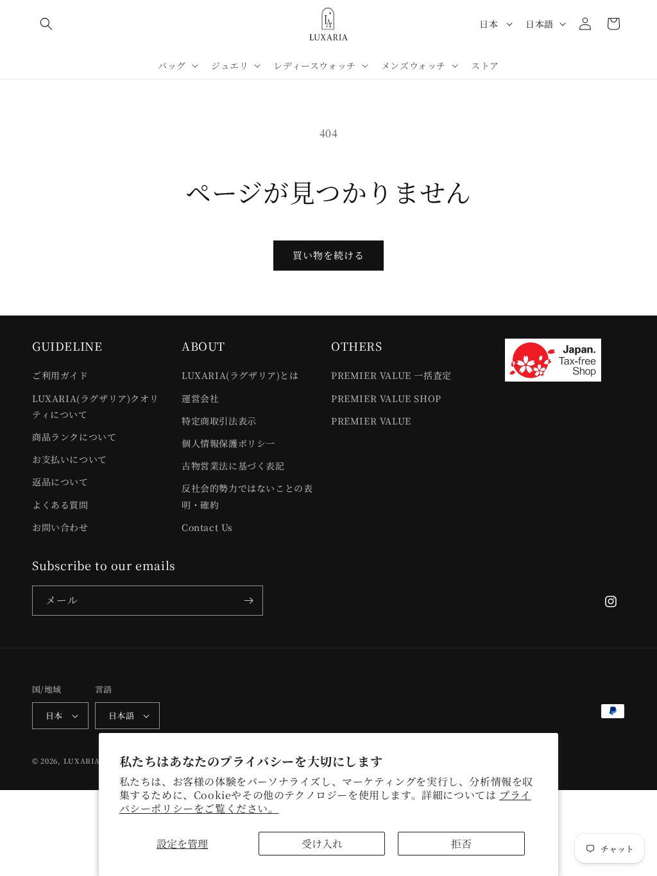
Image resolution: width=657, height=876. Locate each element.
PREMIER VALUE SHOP (386, 398)
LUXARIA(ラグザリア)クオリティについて (95, 406)
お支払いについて (69, 459)
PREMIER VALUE (371, 420)
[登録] (248, 600)
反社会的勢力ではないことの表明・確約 (247, 496)
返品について (60, 481)
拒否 (461, 843)
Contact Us (207, 527)
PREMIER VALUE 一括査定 (391, 375)
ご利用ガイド (60, 375)
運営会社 (200, 398)
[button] (46, 24)
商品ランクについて (74, 436)
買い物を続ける (328, 255)
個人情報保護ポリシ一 (228, 443)
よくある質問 (60, 504)
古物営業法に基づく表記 (233, 465)
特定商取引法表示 (219, 420)
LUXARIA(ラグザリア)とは (240, 375)
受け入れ (322, 843)
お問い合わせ (60, 527)
